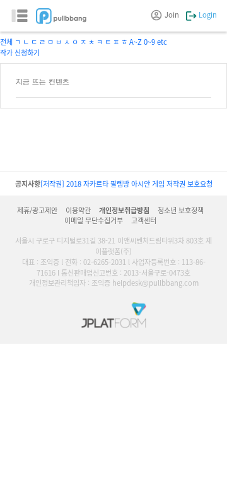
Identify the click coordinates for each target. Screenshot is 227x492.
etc (162, 42)
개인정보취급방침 (124, 210)
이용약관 (78, 210)
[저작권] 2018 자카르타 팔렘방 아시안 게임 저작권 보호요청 (126, 184)
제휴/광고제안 (37, 210)
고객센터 (143, 220)
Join (172, 14)
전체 (6, 42)
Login (207, 14)
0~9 (149, 42)
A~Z (135, 42)
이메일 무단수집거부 (93, 220)
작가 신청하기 (20, 52)
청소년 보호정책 (181, 210)
